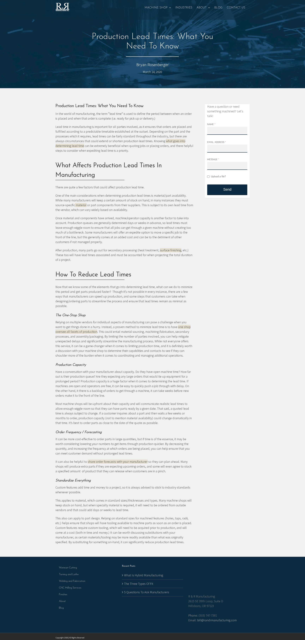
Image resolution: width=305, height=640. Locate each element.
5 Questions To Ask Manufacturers (146, 592)
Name (211, 124)
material (80, 205)
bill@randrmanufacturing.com (217, 620)
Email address (216, 142)
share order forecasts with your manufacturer (118, 462)
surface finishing (170, 250)
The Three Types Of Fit (138, 584)
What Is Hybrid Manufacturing (143, 575)
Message (213, 160)
